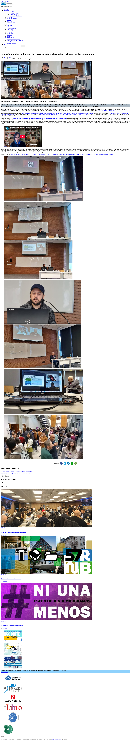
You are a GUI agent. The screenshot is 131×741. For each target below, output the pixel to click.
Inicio (5, 44)
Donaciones (9, 17)
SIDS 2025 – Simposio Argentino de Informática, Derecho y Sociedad (46, 104)
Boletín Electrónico (11, 28)
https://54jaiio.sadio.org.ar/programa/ (106, 110)
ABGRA (5, 535)
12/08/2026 (3, 527)
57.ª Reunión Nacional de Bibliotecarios (11, 579)
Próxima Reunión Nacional (13, 39)
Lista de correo (10, 33)
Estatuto (9, 20)
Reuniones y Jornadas (9, 37)
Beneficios (9, 25)
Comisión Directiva (14, 13)
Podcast (8, 36)
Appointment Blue (56, 739)
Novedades (9, 35)
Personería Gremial (11, 22)
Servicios (6, 24)
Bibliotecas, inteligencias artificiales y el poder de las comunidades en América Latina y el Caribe (63, 114)
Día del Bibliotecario (12, 18)
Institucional (6, 10)
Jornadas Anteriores (11, 43)
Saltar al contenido (5, 1)
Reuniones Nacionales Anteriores (15, 40)
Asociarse (6, 9)
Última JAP (9, 41)
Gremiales (9, 32)
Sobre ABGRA (10, 11)
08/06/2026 (3, 574)
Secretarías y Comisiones (16, 16)
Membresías (9, 21)
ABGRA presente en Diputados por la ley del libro (13, 532)
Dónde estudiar (10, 31)
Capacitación (10, 29)
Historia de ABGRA (15, 14)
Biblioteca (9, 26)
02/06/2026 (3, 621)
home (9, 57)
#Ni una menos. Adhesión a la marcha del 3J (12, 625)
